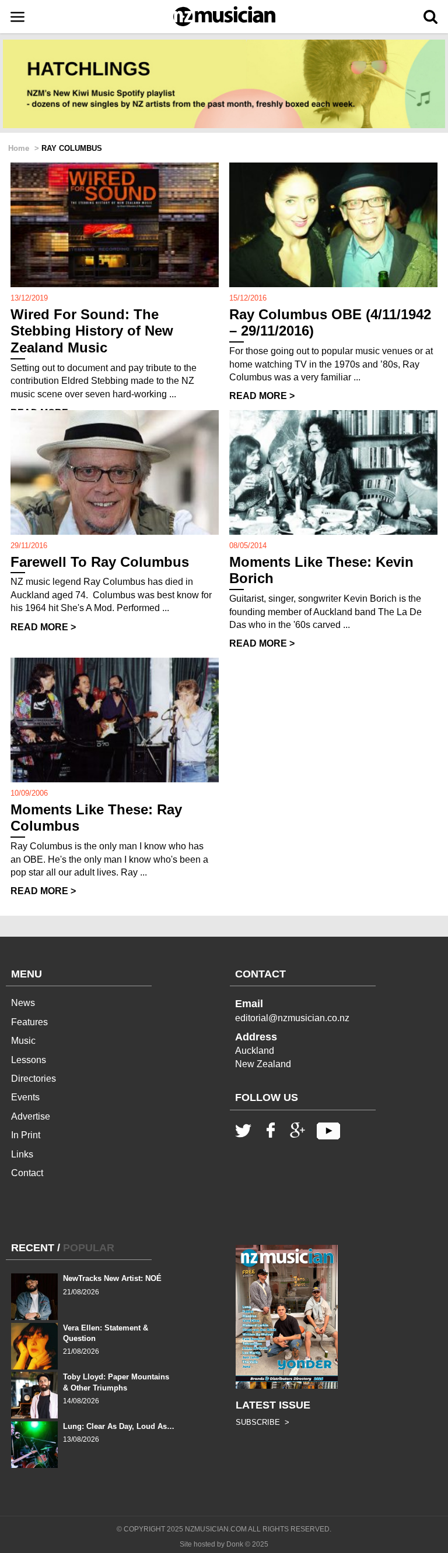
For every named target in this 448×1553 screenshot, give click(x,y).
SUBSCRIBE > (262, 1422)
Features (29, 1022)
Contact (27, 1173)
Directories (33, 1078)
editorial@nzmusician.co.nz (292, 1018)
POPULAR (88, 1248)
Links (22, 1154)
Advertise (30, 1116)
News (23, 1003)
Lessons (28, 1060)
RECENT (32, 1248)
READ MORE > (262, 396)
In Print (25, 1135)
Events (25, 1097)
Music (23, 1041)
